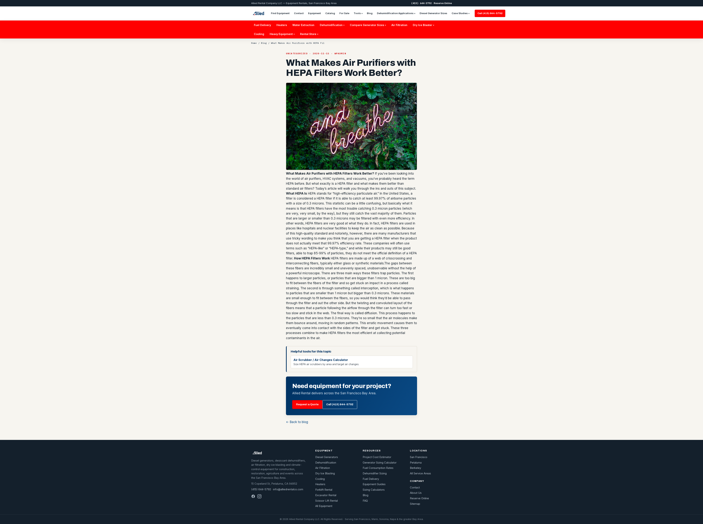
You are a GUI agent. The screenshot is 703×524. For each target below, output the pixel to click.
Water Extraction (303, 25)
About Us (416, 493)
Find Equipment (280, 13)
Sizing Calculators (374, 489)
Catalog (330, 13)
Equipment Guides (374, 484)
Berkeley (415, 468)
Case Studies (460, 13)
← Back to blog (297, 422)
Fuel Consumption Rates (378, 468)
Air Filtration (399, 25)
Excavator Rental (325, 495)
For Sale (344, 13)
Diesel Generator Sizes (433, 13)
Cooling (259, 34)
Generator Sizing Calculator (380, 462)
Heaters (281, 25)
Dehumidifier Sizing (375, 473)
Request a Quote (307, 404)
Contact (299, 13)
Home (254, 43)
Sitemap (415, 503)
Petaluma (416, 462)
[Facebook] (253, 496)
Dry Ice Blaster (423, 25)
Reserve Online (443, 3)
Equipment (314, 13)
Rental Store (309, 34)
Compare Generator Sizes (368, 25)
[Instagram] (259, 496)
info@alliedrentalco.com (288, 489)
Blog (370, 13)
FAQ (365, 500)
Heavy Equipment (282, 34)
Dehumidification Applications (396, 13)
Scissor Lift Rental (326, 500)
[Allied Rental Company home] (258, 13)
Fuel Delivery (262, 25)
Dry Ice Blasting (325, 473)
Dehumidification (332, 25)
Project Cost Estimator (377, 457)
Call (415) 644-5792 (490, 13)
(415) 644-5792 (421, 3)
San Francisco (418, 457)
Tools (358, 13)
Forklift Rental (323, 489)
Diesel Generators (326, 457)
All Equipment (323, 506)
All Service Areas (420, 473)
